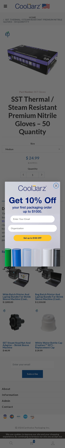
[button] (32, 238)
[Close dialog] (56, 185)
